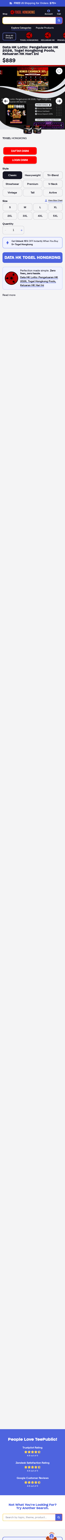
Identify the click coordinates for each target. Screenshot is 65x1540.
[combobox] (29, 20)
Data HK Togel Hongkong (32, 257)
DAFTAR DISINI (20, 151)
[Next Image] (59, 101)
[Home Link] (22, 12)
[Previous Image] (6, 101)
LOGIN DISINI (20, 160)
